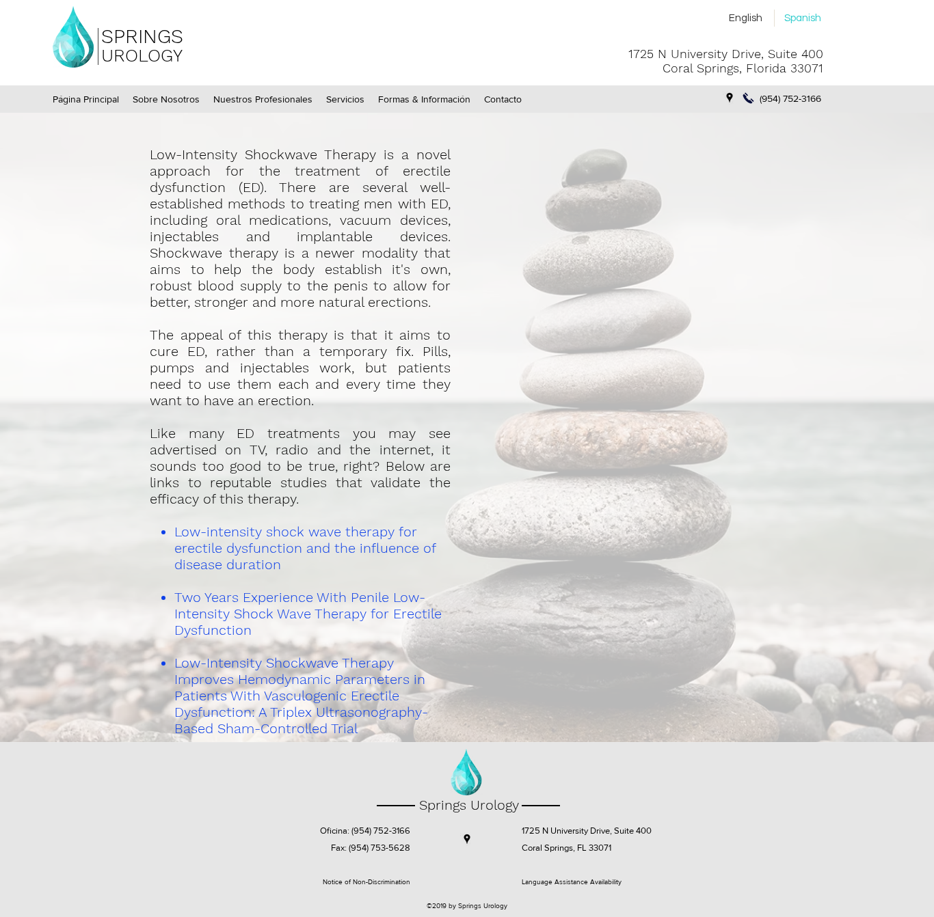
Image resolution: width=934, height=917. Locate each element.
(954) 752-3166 (380, 830)
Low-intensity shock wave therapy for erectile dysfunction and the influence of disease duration (305, 548)
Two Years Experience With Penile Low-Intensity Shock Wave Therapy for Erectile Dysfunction (308, 613)
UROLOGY (142, 55)
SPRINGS (142, 36)
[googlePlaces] (729, 98)
